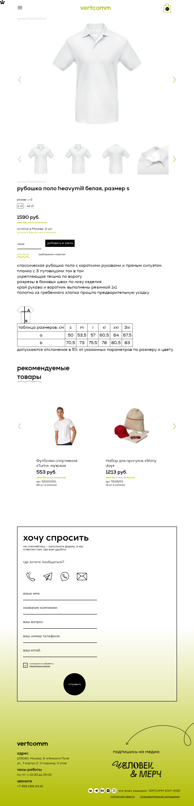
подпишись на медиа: (136, 751)
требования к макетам (51, 254)
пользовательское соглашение (160, 796)
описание (23, 254)
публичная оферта (122, 796)
